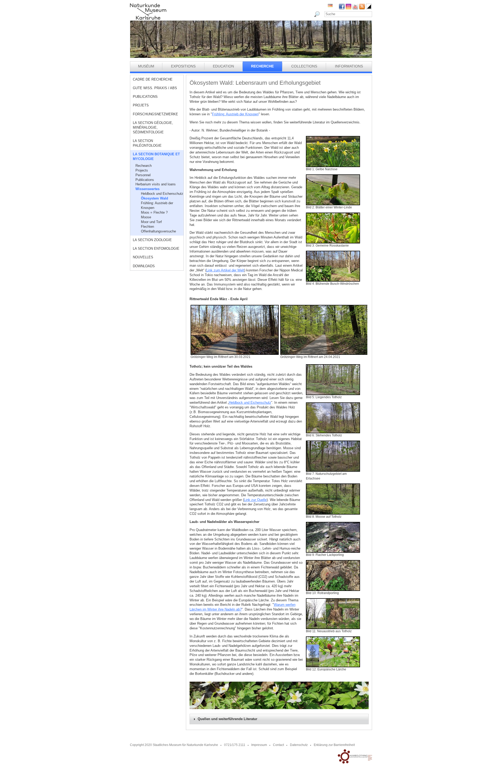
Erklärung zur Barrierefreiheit (334, 744)
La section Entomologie (156, 248)
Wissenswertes (147, 189)
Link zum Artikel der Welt (225, 270)
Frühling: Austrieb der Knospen (157, 205)
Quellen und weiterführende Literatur (227, 719)
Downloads (144, 266)
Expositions (183, 66)
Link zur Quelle (255, 500)
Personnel (143, 175)
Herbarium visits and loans (155, 184)
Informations (349, 66)
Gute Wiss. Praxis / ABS (155, 88)
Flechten (147, 227)
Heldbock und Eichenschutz (162, 194)
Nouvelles (143, 257)
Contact (278, 744)
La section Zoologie (152, 240)
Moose (146, 217)
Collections (304, 66)
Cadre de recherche (153, 79)
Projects (141, 170)
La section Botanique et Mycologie (156, 156)
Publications (145, 97)
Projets (141, 105)
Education (223, 66)
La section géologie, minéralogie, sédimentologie (153, 127)
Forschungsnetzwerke (155, 114)
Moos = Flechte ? (154, 212)
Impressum (259, 744)
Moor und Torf (151, 222)
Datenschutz (299, 744)
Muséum (146, 66)
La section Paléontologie (147, 143)
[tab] (279, 719)
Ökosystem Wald (154, 198)
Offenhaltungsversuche (158, 231)
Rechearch (143, 166)
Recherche (262, 66)
